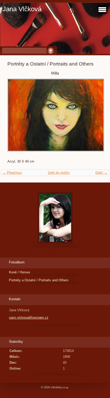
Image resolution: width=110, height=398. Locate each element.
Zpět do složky (59, 173)
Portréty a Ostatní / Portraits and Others (39, 280)
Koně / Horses (19, 272)
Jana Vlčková (22, 9)
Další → (101, 173)
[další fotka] (94, 117)
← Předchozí (12, 173)
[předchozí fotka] (15, 117)
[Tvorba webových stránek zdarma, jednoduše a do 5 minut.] (67, 387)
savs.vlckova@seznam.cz (28, 317)
